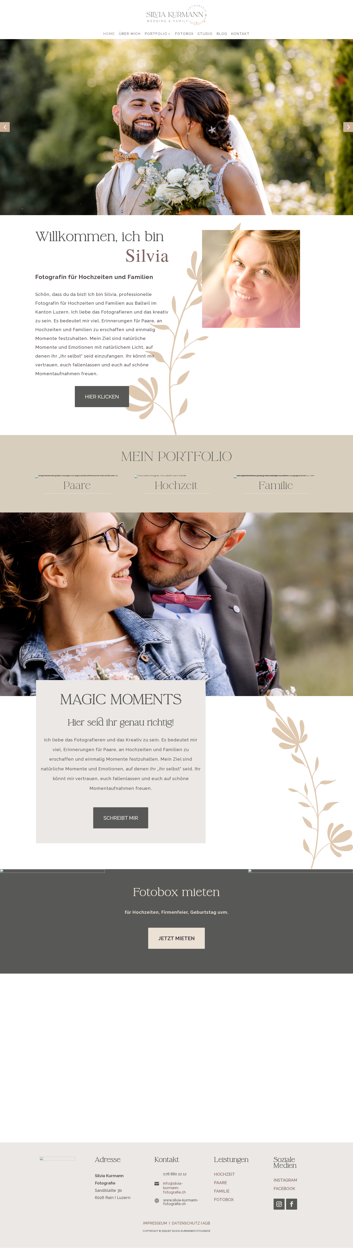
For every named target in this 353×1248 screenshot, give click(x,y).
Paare (220, 1182)
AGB (206, 1223)
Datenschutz (186, 1223)
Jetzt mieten (176, 938)
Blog (222, 34)
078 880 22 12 (175, 1174)
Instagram (285, 1180)
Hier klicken (102, 397)
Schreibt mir (120, 818)
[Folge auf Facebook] (291, 1204)
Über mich (130, 34)
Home (109, 34)
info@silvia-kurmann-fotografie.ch (174, 1187)
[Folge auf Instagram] (279, 1204)
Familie (221, 1191)
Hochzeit (224, 1174)
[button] (5, 127)
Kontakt (240, 34)
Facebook (284, 1188)
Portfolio (156, 34)
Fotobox (184, 34)
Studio (205, 34)
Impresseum (155, 1223)
